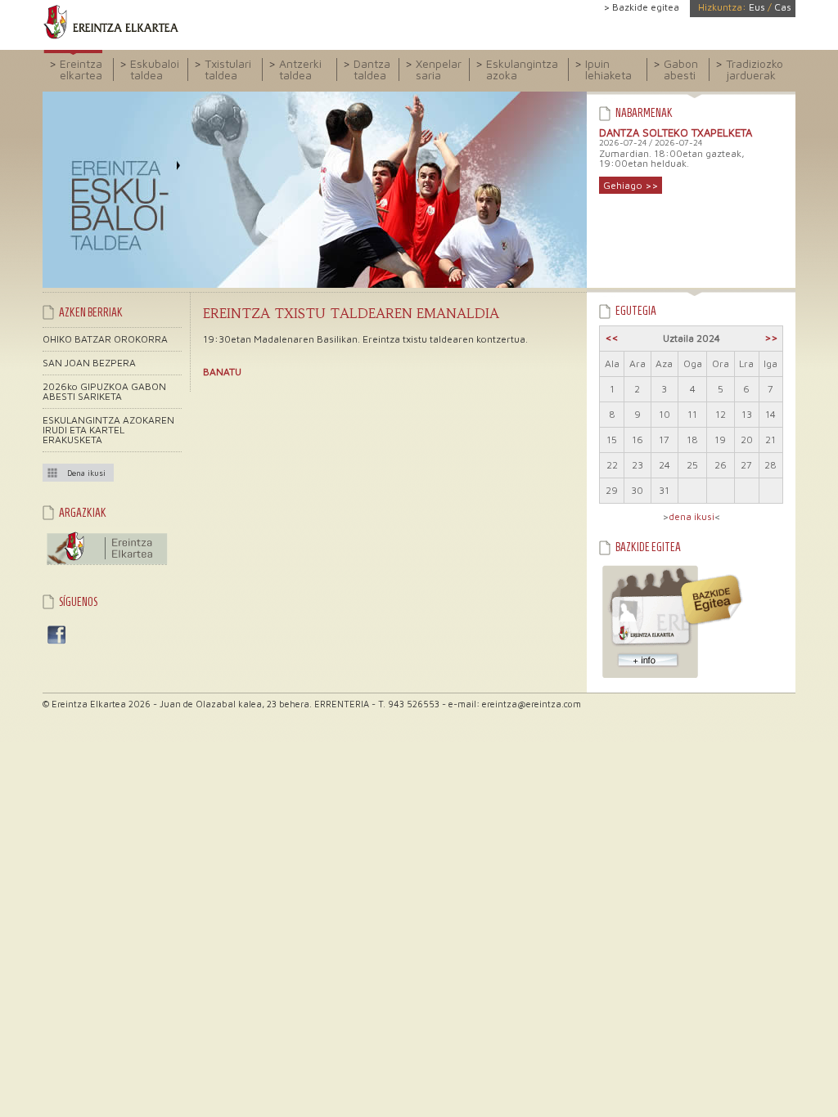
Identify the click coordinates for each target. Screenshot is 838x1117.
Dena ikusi (86, 473)
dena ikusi (691, 516)
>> (770, 337)
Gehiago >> (630, 185)
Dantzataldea (372, 69)
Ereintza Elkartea (111, 22)
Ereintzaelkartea (81, 69)
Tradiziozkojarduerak (754, 69)
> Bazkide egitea (641, 7)
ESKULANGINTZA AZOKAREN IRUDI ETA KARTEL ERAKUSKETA (108, 430)
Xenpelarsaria (439, 69)
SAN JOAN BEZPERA (89, 363)
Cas (782, 7)
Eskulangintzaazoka (522, 69)
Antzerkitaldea (300, 69)
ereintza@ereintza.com (531, 703)
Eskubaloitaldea (154, 69)
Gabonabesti (681, 69)
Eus (757, 7)
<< (612, 337)
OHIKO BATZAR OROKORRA (105, 339)
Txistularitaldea (228, 69)
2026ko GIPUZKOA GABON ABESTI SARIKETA (104, 391)
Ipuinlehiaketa (608, 69)
